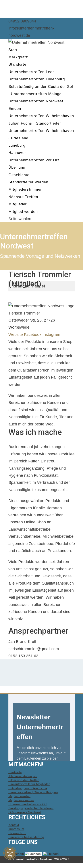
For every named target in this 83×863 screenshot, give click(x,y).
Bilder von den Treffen (23, 780)
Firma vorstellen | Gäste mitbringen (33, 792)
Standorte (17, 64)
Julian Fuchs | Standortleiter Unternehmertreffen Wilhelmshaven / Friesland (41, 130)
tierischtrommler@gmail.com (33, 649)
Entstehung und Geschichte (27, 788)
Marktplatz (18, 57)
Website (15, 334)
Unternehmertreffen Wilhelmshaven (41, 116)
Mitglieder (17, 204)
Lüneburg (16, 145)
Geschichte (18, 175)
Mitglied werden (23, 212)
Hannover (17, 153)
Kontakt (13, 825)
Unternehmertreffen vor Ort (33, 160)
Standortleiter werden (28, 182)
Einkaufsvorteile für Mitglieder (29, 784)
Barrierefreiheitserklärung (26, 837)
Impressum (16, 829)
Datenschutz (17, 833)
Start (12, 50)
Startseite (15, 772)
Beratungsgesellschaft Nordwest (31, 808)
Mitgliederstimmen (25, 189)
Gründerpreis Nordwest (24, 812)
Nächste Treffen (23, 197)
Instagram (51, 334)
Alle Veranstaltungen (22, 776)
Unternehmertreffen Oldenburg (36, 79)
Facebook (32, 334)
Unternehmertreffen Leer (31, 72)
